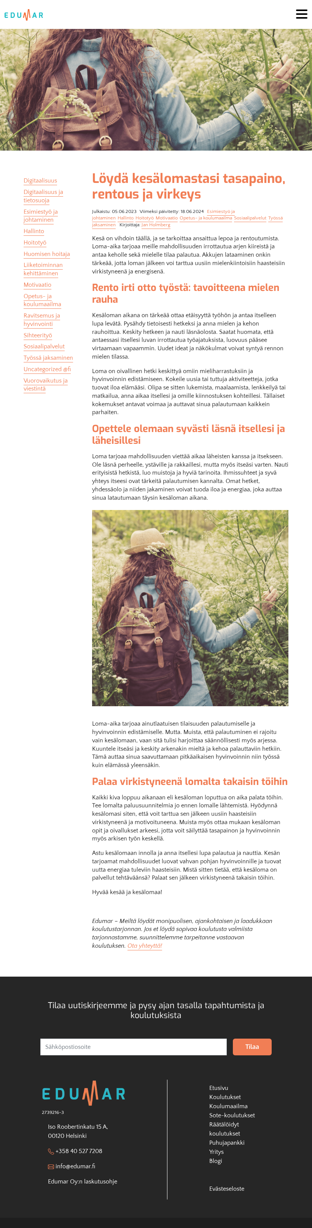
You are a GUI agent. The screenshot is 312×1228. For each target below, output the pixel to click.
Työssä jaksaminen (48, 357)
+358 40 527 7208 (79, 1151)
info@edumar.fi (75, 1166)
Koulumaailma (228, 1106)
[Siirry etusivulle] (26, 14)
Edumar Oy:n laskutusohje (82, 1181)
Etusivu (218, 1088)
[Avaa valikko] (301, 15)
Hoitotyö (144, 218)
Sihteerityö (38, 335)
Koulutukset (225, 1097)
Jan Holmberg (156, 224)
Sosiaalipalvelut (250, 218)
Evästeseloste (226, 1188)
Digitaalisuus (40, 180)
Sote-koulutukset (232, 1115)
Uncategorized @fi (47, 369)
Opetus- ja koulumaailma (206, 218)
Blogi (215, 1161)
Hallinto (126, 218)
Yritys (216, 1152)
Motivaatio (167, 218)
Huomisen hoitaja (47, 254)
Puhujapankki (227, 1142)
